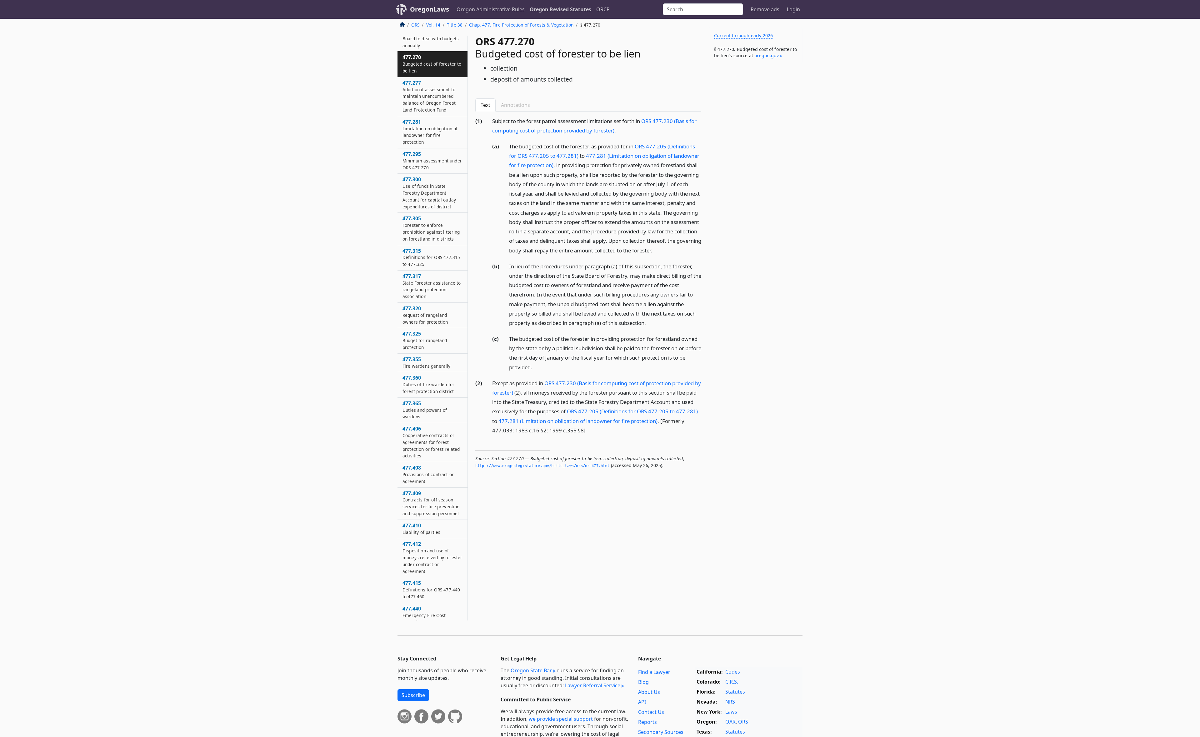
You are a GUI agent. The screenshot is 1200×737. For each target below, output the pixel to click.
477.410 (421, 528)
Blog (643, 682)
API (642, 702)
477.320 (425, 315)
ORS (415, 25)
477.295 (432, 161)
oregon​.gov (766, 55)
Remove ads (765, 9)
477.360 (428, 384)
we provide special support (561, 718)
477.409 (430, 503)
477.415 (431, 590)
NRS (730, 701)
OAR (730, 721)
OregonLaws (429, 9)
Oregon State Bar (531, 670)
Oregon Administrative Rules (491, 9)
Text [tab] (485, 105)
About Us (649, 692)
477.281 (430, 131)
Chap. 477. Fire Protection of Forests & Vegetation (521, 25)
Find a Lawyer (654, 672)
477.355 (426, 362)
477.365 (424, 410)
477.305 (431, 228)
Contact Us (651, 712)
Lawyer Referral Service (592, 685)
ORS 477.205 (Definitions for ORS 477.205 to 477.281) (632, 411)
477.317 (431, 286)
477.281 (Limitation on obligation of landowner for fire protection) (578, 421)
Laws (731, 711)
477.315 (431, 257)
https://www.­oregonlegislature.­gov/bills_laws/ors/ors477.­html (542, 466)
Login (793, 9)
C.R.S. (731, 681)
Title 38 (454, 25)
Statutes (735, 691)
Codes (732, 671)
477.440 (424, 615)
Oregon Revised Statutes (560, 9)
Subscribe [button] (413, 695)
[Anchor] (619, 130)
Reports (647, 722)
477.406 (431, 442)
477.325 (424, 340)
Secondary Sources (660, 732)
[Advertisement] (755, 167)
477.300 (429, 192)
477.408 (428, 474)
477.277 (429, 96)
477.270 (431, 64)
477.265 (430, 38)
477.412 (432, 557)
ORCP (603, 9)
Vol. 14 (433, 25)
